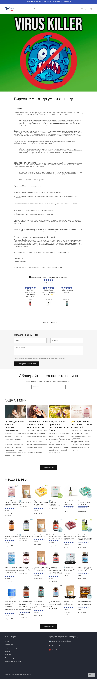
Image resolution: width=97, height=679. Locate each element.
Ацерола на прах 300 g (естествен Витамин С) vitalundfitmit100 (41, 569)
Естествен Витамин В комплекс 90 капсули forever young (11, 536)
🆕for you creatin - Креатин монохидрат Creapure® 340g (70, 569)
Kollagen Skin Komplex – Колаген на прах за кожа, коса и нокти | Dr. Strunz (12, 503)
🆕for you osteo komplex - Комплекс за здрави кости (26, 536)
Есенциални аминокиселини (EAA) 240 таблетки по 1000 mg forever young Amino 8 (41, 605)
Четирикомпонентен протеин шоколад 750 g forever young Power (84, 603)
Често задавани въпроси (13, 661)
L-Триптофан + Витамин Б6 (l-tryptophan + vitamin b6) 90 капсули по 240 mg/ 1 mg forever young (56, 571)
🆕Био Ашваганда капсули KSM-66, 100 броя (25, 502)
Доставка (8, 654)
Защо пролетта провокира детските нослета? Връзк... (59, 426)
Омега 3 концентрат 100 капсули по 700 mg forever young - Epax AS (55, 536)
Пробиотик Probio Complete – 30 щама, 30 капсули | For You (26, 569)
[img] (48, 280)
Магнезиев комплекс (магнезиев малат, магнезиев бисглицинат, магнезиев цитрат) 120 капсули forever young (26, 605)
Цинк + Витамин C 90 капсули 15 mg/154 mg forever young (85, 569)
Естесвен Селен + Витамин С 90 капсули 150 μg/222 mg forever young (55, 604)
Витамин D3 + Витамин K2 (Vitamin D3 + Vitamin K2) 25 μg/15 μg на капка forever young (85, 537)
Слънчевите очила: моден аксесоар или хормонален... (37, 424)
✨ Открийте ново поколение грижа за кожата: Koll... (81, 424)
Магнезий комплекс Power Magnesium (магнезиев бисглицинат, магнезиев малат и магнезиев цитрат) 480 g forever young (11, 606)
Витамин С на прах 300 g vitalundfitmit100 (41, 535)
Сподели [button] (19, 108)
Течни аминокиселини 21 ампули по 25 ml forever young (85, 502)
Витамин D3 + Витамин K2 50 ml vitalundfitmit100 (70, 502)
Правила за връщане (12, 658)
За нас (7, 641)
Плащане (8, 651)
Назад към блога (50, 322)
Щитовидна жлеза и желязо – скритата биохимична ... (14, 426)
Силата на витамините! (59, 123)
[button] (38, 9)
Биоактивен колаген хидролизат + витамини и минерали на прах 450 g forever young (11, 571)
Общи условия (9, 644)
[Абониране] (63, 387)
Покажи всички (48, 467)
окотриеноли (33, 123)
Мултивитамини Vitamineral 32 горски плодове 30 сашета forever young (70, 537)
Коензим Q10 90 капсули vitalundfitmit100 (68, 603)
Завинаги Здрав (13, 674)
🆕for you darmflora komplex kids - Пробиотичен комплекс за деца (54, 503)
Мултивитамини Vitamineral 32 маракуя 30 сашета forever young (41, 503)
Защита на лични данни (13, 648)
